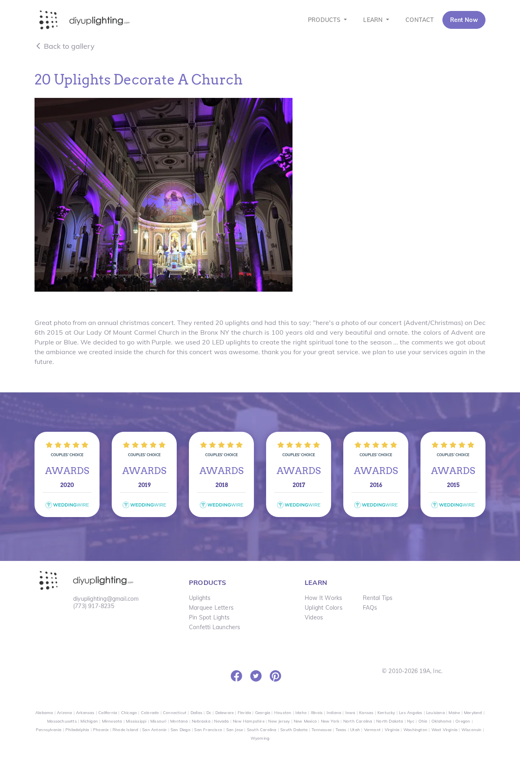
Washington (415, 729)
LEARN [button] (373, 20)
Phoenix (100, 729)
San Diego (181, 729)
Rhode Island (125, 729)
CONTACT (419, 20)
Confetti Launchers (214, 627)
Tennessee (322, 729)
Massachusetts (62, 721)
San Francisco (208, 729)
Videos (314, 617)
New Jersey (279, 721)
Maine (454, 712)
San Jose (234, 729)
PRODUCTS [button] (325, 20)
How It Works (323, 598)
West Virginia (444, 729)
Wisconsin (472, 729)
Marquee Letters (211, 607)
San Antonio (154, 729)
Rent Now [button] (464, 20)
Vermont (372, 729)
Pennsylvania (48, 729)
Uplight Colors (323, 607)
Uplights (200, 598)
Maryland (473, 712)
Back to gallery (68, 46)
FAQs (370, 607)
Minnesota (112, 721)
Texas (341, 729)
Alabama (44, 712)
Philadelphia (77, 729)
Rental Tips (378, 598)
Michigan (89, 721)
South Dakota (294, 729)
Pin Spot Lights (209, 617)
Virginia (392, 729)
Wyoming (260, 738)
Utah (355, 729)
